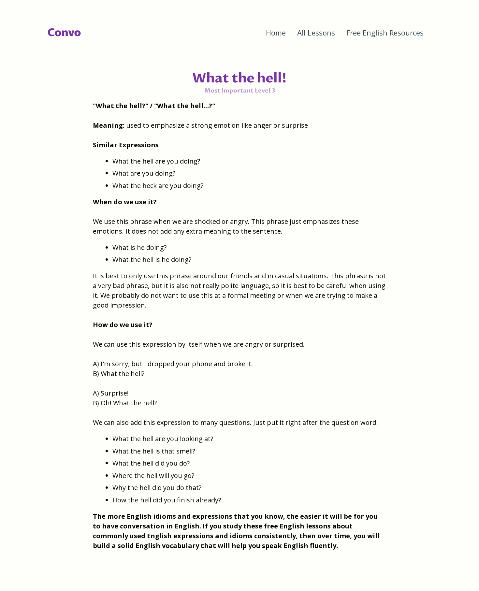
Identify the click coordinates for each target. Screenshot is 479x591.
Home (276, 32)
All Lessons (316, 32)
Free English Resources (385, 32)
